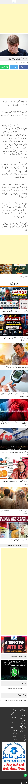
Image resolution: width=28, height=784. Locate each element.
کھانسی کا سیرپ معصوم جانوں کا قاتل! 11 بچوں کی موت (17, 539)
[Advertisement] (14, 18)
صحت (21, 276)
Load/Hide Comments (14, 545)
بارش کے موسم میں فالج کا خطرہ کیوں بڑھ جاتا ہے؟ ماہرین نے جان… (14, 311)
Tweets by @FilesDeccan (14, 688)
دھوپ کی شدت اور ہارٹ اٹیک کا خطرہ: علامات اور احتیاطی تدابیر (16, 367)
